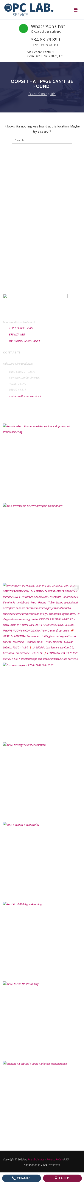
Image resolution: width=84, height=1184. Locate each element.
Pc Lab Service (36, 1159)
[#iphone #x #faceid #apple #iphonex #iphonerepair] (42, 1100)
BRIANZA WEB (17, 334)
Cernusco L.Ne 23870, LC (45, 56)
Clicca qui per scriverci (46, 31)
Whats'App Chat (48, 26)
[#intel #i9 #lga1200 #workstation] (42, 781)
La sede (64, 1178)
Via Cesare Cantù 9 (40, 52)
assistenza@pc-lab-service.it (25, 396)
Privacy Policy (55, 1159)
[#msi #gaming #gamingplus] (42, 861)
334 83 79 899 (45, 40)
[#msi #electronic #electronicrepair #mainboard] (42, 542)
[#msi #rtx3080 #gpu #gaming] (42, 940)
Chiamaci (23, 1178)
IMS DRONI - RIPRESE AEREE (24, 341)
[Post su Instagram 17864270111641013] (42, 701)
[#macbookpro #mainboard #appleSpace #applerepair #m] (42, 462)
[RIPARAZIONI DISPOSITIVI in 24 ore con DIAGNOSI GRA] (42, 621)
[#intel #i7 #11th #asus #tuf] (42, 1020)
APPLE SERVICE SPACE (21, 328)
